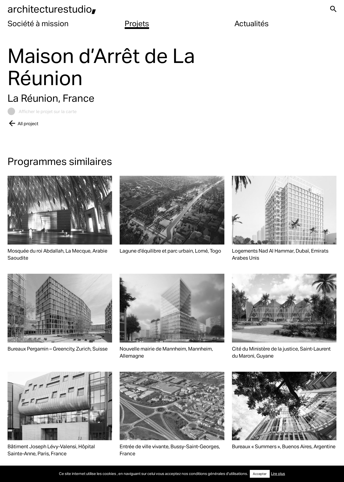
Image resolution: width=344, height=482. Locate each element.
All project (28, 123)
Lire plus (278, 473)
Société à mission (38, 23)
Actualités (251, 23)
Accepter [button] (260, 474)
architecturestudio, (52, 8)
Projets (137, 23)
